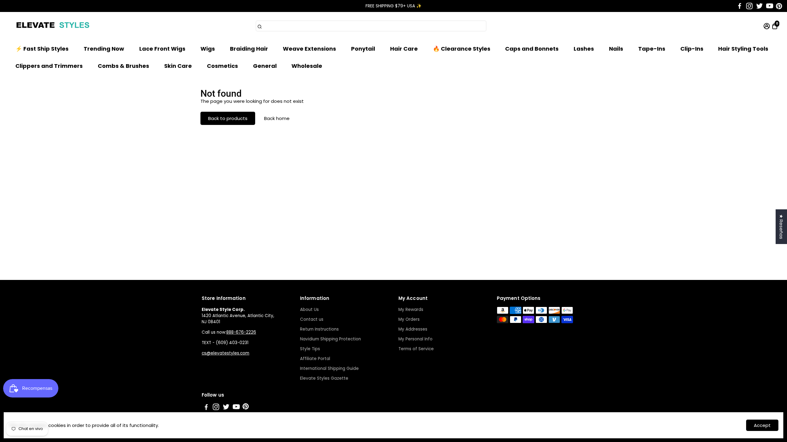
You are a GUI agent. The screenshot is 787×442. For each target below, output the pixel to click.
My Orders (409, 319)
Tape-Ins (651, 48)
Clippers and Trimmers (49, 66)
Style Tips (310, 349)
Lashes (584, 48)
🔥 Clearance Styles (461, 48)
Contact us (311, 319)
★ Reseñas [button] (781, 226)
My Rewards (410, 309)
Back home (277, 118)
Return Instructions (319, 329)
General (265, 66)
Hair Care (404, 48)
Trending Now (104, 48)
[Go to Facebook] (739, 6)
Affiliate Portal (315, 359)
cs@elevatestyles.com (225, 353)
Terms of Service (416, 349)
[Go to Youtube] (769, 6)
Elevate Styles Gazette (324, 378)
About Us (309, 309)
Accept (762, 425)
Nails (616, 48)
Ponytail (363, 48)
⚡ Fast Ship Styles (42, 48)
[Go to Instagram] (749, 6)
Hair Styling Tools (743, 48)
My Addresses (412, 329)
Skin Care (178, 66)
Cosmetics (222, 66)
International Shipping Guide (329, 368)
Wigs (207, 48)
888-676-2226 (241, 332)
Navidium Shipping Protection (330, 339)
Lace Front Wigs (162, 48)
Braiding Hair (249, 48)
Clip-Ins (691, 48)
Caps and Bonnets (532, 48)
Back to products (227, 118)
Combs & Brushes (123, 66)
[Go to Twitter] (759, 6)
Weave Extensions (309, 48)
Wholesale (306, 66)
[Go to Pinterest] (779, 6)
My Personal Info (415, 339)
